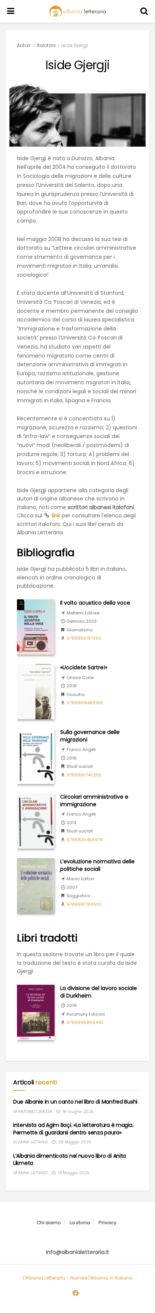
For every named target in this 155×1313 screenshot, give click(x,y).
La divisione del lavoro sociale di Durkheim (98, 991)
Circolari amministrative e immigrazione (94, 800)
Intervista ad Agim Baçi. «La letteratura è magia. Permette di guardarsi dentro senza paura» (73, 1128)
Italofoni (46, 45)
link (56, 515)
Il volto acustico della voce (95, 602)
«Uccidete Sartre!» (83, 667)
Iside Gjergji (74, 45)
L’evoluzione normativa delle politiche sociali (97, 865)
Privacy (107, 1222)
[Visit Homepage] (77, 11)
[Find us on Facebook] (76, 1293)
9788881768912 (84, 904)
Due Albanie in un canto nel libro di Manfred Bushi (75, 1101)
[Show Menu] (11, 11)
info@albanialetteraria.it (77, 1252)
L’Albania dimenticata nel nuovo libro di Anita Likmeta (69, 1159)
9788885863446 (85, 1022)
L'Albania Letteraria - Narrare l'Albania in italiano (77, 1278)
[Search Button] (144, 11)
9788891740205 (84, 775)
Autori (23, 45)
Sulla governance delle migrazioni (90, 735)
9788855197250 (84, 638)
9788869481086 (85, 703)
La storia (80, 1222)
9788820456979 (85, 840)
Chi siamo (48, 1222)
